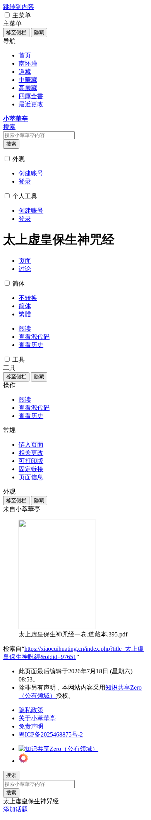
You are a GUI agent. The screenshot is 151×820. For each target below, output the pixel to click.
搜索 (11, 144)
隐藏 (39, 32)
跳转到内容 (18, 6)
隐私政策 (31, 710)
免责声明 (31, 726)
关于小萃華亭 (37, 718)
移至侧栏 (16, 32)
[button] (7, 14)
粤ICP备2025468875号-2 (51, 734)
